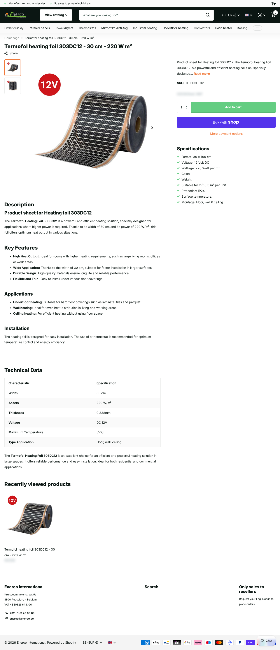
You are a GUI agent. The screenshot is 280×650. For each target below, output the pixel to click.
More (257, 28)
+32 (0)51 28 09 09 (22, 613)
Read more (202, 73)
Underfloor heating (176, 28)
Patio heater (223, 28)
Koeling (242, 28)
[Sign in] (261, 15)
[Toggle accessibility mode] (273, 3)
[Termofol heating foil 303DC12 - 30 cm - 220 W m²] (30, 518)
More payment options (226, 133)
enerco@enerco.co (22, 618)
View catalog (55, 15)
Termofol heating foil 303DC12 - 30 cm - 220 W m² (29, 552)
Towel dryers (64, 28)
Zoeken (208, 15)
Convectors (202, 28)
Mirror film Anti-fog (114, 28)
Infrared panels (39, 28)
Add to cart (233, 107)
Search (151, 586)
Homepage (11, 38)
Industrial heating (145, 28)
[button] (152, 127)
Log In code (263, 598)
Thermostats (87, 28)
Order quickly (13, 28)
